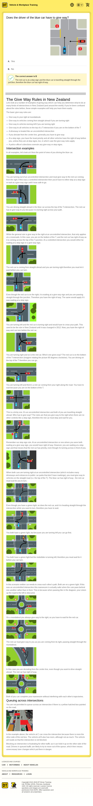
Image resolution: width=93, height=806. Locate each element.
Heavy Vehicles (31, 765)
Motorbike (14, 765)
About (5, 774)
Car (3, 765)
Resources (17, 774)
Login (29, 774)
